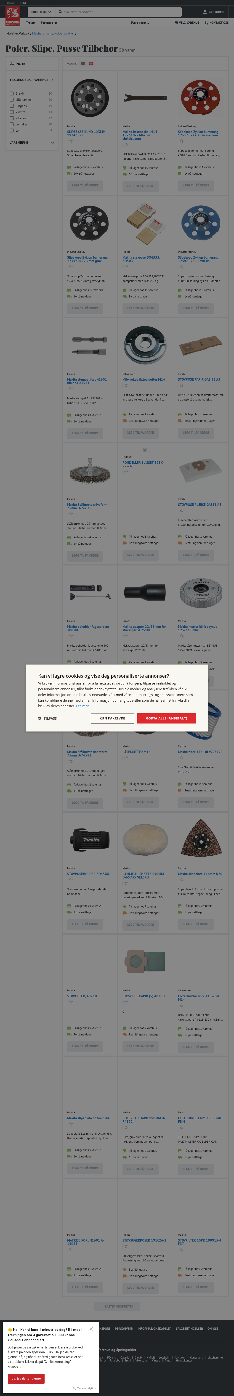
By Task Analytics (84, 1388)
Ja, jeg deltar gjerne (26, 1378)
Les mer (82, 705)
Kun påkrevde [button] (112, 718)
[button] (47, 718)
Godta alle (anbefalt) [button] (166, 718)
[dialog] (117, 698)
